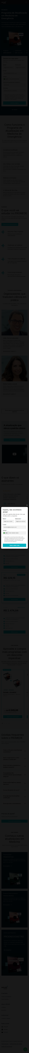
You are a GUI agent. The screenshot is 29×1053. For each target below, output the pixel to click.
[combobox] (6, 533)
